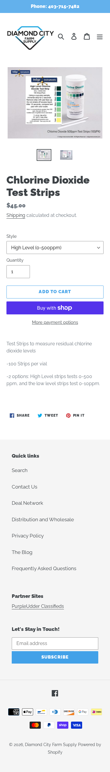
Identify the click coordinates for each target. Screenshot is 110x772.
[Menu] (99, 36)
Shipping (15, 215)
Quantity (14, 260)
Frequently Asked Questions (44, 568)
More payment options (55, 322)
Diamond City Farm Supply (51, 744)
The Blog (22, 552)
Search (20, 470)
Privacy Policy (28, 536)
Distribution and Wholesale (43, 519)
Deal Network (27, 503)
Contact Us (24, 487)
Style (11, 236)
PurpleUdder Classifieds (38, 606)
